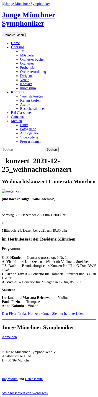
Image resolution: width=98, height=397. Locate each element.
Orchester (27, 63)
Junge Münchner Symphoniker (28, 19)
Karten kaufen (30, 100)
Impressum (28, 88)
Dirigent (26, 76)
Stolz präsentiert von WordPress (25, 393)
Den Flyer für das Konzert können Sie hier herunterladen (43, 313)
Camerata (18, 117)
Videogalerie (29, 137)
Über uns (17, 47)
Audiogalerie (29, 133)
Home (15, 43)
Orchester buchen (32, 59)
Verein (24, 80)
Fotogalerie (28, 129)
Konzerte (17, 92)
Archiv (25, 104)
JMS (23, 51)
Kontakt (26, 84)
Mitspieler (27, 55)
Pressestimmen (30, 141)
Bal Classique (21, 113)
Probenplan (28, 67)
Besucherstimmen (33, 108)
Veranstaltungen (31, 96)
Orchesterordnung (33, 72)
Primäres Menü (14, 35)
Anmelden (9, 337)
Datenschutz (34, 379)
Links (24, 125)
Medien (16, 121)
